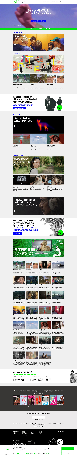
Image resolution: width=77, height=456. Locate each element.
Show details (48, 453)
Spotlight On (16, 53)
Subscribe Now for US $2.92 (19, 108)
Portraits (39, 376)
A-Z (31, 432)
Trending (47, 376)
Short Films (40, 380)
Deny (68, 453)
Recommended (40, 379)
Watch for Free (48, 379)
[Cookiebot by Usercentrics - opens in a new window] (7, 454)
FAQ (40, 433)
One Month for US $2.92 (38, 21)
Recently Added (17, 260)
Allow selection (67, 450)
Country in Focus (17, 196)
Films (48, 1)
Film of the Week (17, 32)
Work (47, 380)
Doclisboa (14, 380)
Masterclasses (32, 378)
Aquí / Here (18, 233)
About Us (14, 432)
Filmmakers (32, 433)
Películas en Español (33, 379)
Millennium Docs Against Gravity (31, 406)
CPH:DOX (14, 378)
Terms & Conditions (16, 434)
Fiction (22, 378)
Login (57, 1)
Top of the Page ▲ (61, 431)
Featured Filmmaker (18, 155)
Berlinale (14, 376)
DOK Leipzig (23, 376)
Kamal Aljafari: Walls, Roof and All (17, 25)
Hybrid (22, 379)
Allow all (67, 447)
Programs (52, 1)
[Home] (16, 2)
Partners (14, 433)
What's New (23, 434)
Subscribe (40, 432)
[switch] (27, 453)
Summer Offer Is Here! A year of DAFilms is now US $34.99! (38, 28)
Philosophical (32, 380)
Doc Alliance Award (16, 379)
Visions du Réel (48, 378)
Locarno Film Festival (33, 376)
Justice (22, 380)
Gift (39, 434)
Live (44, 1)
